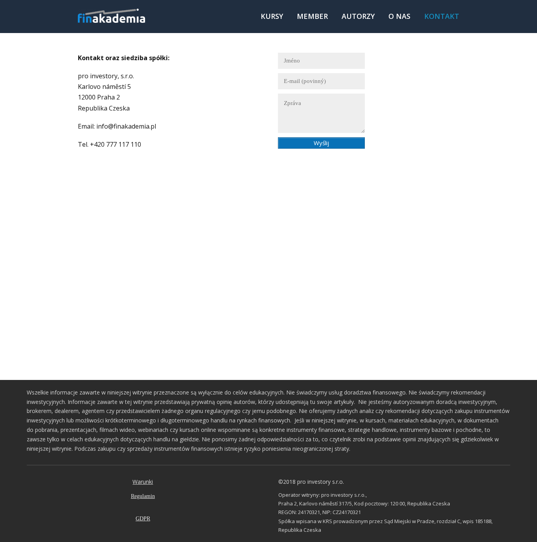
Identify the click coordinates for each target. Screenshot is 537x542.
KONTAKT (441, 16)
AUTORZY (358, 16)
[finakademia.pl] (111, 16)
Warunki (142, 481)
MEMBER (312, 16)
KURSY (272, 16)
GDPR (143, 519)
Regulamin (143, 496)
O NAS (399, 16)
